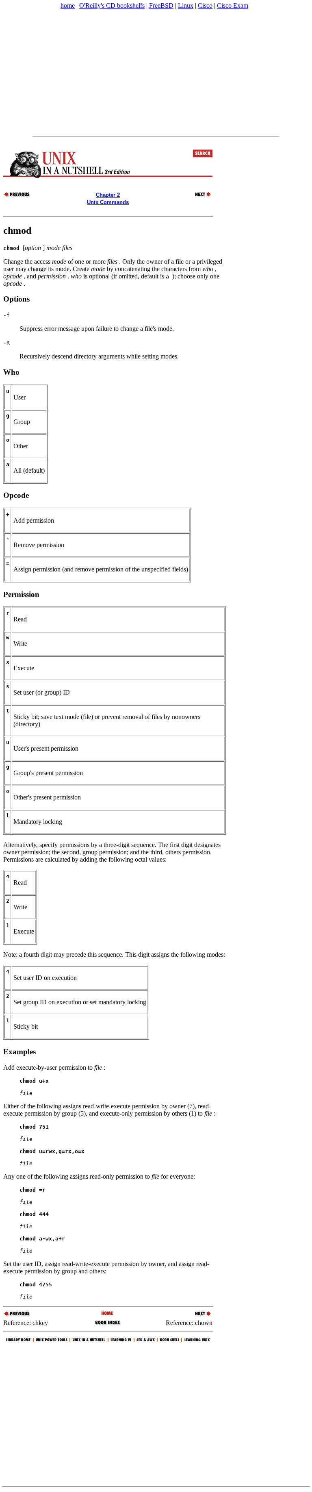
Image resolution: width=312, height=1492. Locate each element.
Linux (185, 5)
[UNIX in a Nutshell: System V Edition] (108, 1313)
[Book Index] (107, 1324)
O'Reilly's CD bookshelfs (112, 5)
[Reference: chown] (198, 196)
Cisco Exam (232, 5)
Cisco (205, 5)
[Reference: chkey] (17, 196)
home (68, 5)
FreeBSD (161, 5)
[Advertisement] (156, 73)
